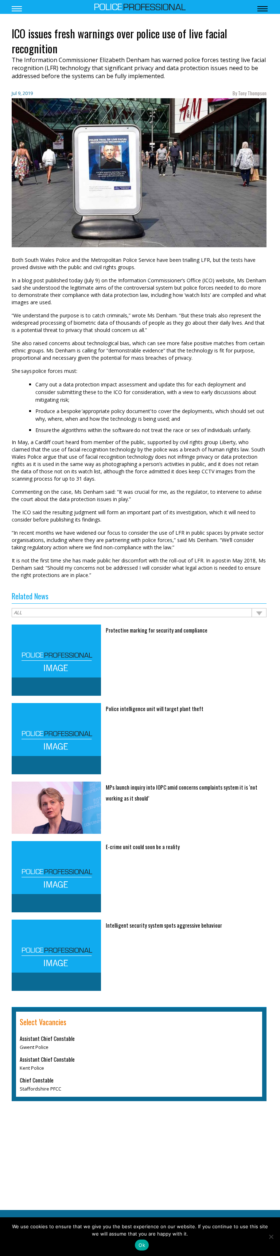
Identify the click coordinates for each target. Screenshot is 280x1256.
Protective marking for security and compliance (156, 630)
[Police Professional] (140, 6)
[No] (271, 1236)
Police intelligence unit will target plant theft (154, 709)
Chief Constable (37, 1080)
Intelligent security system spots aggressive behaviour (164, 925)
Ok (142, 1245)
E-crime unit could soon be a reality (143, 847)
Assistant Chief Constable (47, 1038)
